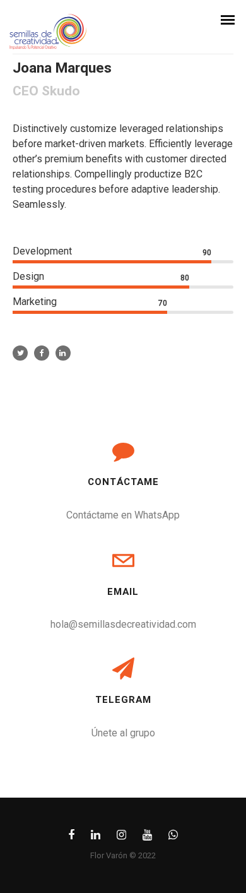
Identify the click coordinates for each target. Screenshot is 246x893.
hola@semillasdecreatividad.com (123, 624)
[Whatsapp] (173, 837)
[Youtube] (147, 837)
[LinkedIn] (96, 837)
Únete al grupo (123, 733)
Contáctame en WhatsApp (123, 515)
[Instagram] (121, 837)
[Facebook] (71, 837)
